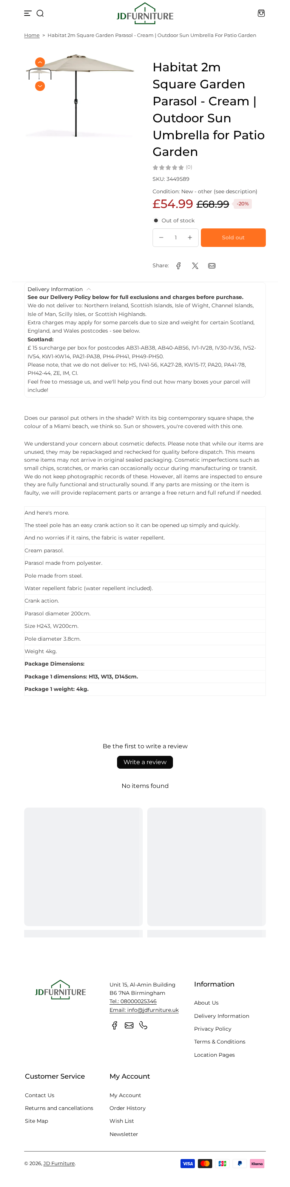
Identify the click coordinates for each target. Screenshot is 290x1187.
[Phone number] (143, 1025)
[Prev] (40, 62)
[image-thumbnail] (40, 77)
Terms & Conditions (219, 1041)
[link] (178, 266)
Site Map (36, 1121)
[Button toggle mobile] (28, 13)
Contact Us (39, 1095)
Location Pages (214, 1054)
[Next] (40, 86)
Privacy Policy (212, 1028)
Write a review (145, 762)
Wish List (122, 1121)
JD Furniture (59, 1163)
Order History (128, 1108)
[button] (40, 13)
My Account (125, 1095)
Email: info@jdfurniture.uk (144, 1010)
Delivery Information (221, 1016)
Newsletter (124, 1134)
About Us (206, 1002)
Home (32, 35)
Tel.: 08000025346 (133, 1001)
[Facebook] (114, 1025)
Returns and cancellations (59, 1108)
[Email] (129, 1025)
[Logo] (145, 13)
